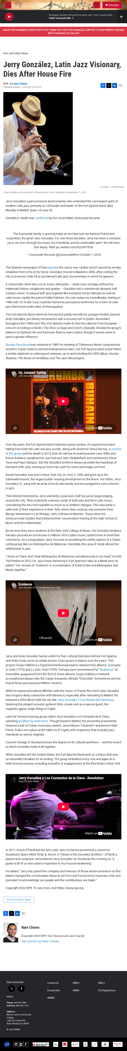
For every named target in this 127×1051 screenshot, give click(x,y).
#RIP (52, 247)
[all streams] (122, 16)
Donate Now (53, 990)
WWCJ (101, 983)
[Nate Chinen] (10, 932)
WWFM (10, 997)
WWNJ (76, 990)
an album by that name (33, 721)
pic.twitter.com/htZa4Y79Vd (74, 247)
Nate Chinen (20, 83)
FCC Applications (107, 990)
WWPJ (76, 983)
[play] (9, 17)
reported (53, 267)
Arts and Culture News (15, 53)
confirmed (42, 218)
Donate (113, 5)
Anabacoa (106, 669)
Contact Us (53, 983)
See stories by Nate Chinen (40, 941)
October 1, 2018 (90, 254)
